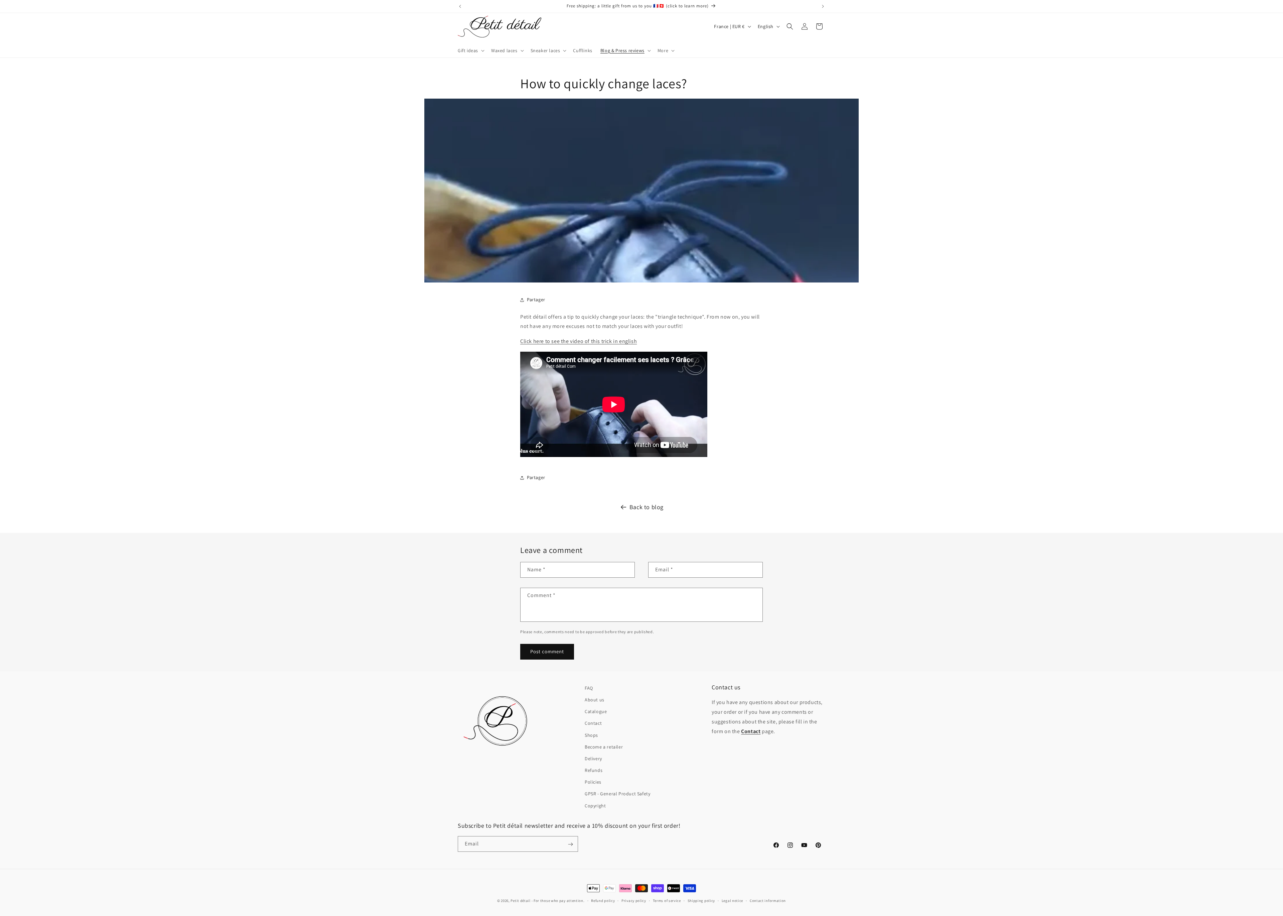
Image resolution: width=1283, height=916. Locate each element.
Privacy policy (633, 900)
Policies (593, 782)
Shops (591, 735)
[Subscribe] (570, 844)
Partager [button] (536, 300)
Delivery (593, 759)
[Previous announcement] (460, 6)
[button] (470, 50)
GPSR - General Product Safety (617, 794)
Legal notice (732, 900)
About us (594, 700)
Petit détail (520, 900)
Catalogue (596, 712)
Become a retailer (604, 747)
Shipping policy (701, 900)
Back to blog (646, 507)
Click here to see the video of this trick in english (578, 341)
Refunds (593, 770)
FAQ (589, 688)
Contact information (768, 900)
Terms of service (667, 900)
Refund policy (603, 900)
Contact (593, 723)
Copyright (595, 806)
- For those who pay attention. (558, 900)
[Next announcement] (823, 6)
